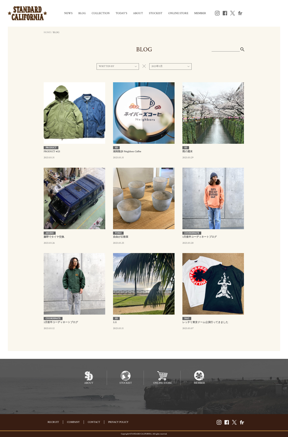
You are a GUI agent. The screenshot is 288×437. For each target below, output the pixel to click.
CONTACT (94, 422)
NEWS (68, 13)
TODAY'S (121, 13)
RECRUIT (53, 422)
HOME (47, 32)
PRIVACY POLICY (118, 422)
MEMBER (200, 13)
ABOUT (138, 13)
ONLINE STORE (178, 13)
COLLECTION (101, 13)
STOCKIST (155, 13)
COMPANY (73, 422)
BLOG (82, 13)
